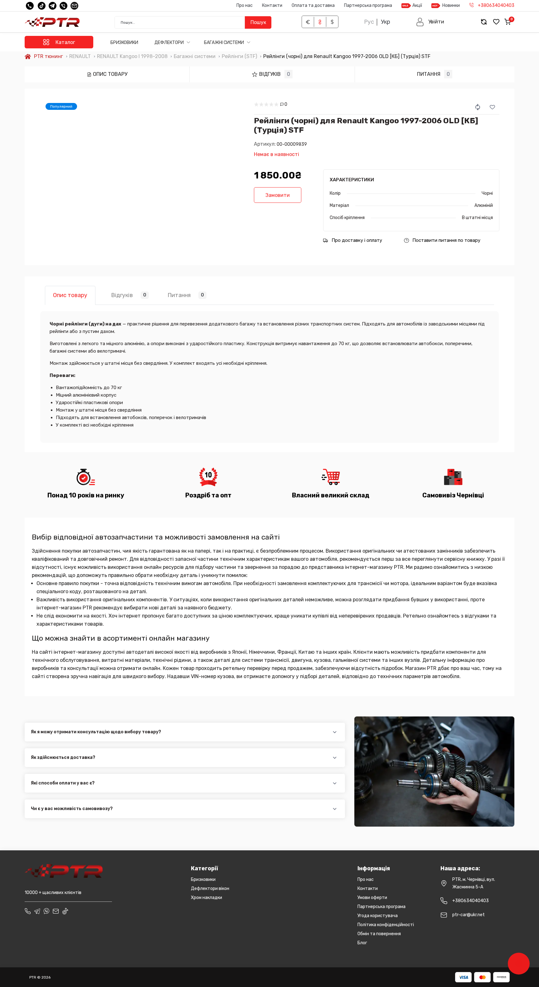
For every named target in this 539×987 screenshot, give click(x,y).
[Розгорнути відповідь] (335, 732)
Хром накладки (206, 897)
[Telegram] (52, 6)
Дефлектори (169, 42)
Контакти (272, 5)
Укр (385, 21)
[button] (430, 22)
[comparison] (484, 22)
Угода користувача (377, 915)
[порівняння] (477, 107)
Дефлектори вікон (210, 888)
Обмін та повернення (379, 933)
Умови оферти (372, 897)
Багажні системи (224, 42)
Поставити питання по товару (446, 240)
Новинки (451, 5)
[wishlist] (496, 22)
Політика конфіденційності (385, 924)
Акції (417, 5)
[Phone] (28, 911)
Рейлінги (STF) (239, 56)
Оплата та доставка (313, 5)
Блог (362, 942)
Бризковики (124, 42)
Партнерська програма (368, 5)
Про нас (244, 5)
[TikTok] (42, 6)
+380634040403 (470, 900)
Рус (369, 21)
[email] (74, 6)
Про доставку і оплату (357, 240)
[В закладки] (492, 107)
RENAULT (80, 56)
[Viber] (63, 6)
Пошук (258, 22)
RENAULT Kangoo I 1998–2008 (132, 56)
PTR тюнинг (48, 56)
